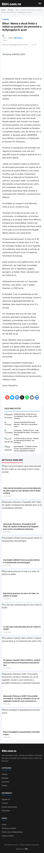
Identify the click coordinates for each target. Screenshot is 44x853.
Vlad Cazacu (18, 38)
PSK (26, 849)
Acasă (3, 10)
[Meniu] (39, 3)
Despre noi (6, 799)
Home (4, 824)
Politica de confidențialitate (12, 832)
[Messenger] (12, 397)
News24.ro (13, 385)
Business (5, 778)
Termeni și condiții (8, 828)
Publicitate (6, 811)
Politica (4, 786)
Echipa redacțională (9, 807)
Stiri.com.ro (9, 750)
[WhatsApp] (27, 397)
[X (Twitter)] (22, 397)
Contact (5, 803)
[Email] (32, 397)
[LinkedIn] (37, 397)
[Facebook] (17, 397)
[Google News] (7, 397)
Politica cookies (8, 836)
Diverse (10, 10)
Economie (5, 782)
